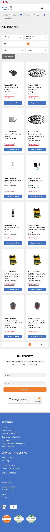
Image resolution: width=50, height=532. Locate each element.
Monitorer (13, 94)
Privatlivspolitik (7, 447)
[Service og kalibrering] (7, 519)
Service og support (9, 430)
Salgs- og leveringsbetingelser (13, 443)
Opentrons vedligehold (11, 437)
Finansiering (6, 440)
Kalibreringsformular (10, 434)
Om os (4, 427)
